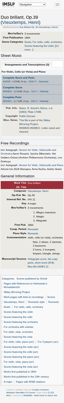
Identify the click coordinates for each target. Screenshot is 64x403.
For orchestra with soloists (18, 326)
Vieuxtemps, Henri (20, 22)
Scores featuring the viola (18, 336)
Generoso (43, 81)
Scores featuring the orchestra (21, 322)
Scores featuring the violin (39, 45)
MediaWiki (27, 395)
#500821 (7, 101)
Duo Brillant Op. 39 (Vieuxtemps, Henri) (39, 27)
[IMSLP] (9, 4)
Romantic (33, 229)
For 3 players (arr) (48, 341)
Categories (8, 278)
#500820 (7, 91)
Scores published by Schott (32, 278)
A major (8, 381)
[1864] (22, 111)
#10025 (6, 81)
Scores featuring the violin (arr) (21, 346)
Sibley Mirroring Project (17, 292)
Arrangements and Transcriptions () (27, 64)
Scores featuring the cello (18, 317)
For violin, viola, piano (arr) (19, 361)
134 (33, 101)
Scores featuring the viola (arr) (21, 366)
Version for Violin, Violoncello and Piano (41, 165)
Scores (51, 297)
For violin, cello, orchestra (47, 42)
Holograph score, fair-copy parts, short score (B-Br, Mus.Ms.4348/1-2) (43, 263)
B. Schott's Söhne (37, 108)
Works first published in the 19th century (26, 376)
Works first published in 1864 (20, 371)
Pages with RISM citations (30, 381)
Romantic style (36, 302)
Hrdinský (44, 91)
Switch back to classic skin (45, 395)
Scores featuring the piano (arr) (21, 356)
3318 (31, 81)
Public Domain (27, 116)
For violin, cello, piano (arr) (19, 341)
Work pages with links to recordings (24, 297)
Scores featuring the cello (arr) (21, 351)
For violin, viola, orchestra (18, 331)
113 (33, 91)
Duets (28, 42)
